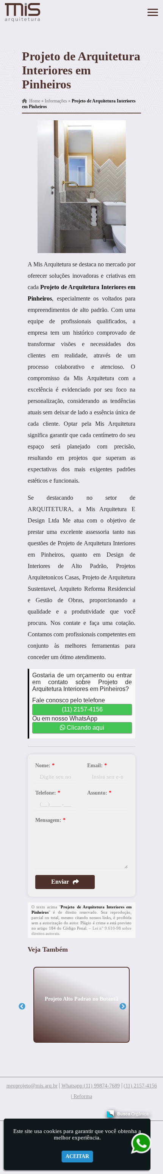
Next (123, 1006)
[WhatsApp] (138, 1143)
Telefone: (47, 793)
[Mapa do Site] (20, 1110)
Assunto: (99, 793)
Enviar (60, 881)
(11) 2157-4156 (82, 709)
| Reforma (81, 1096)
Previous (22, 1006)
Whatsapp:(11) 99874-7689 (90, 1086)
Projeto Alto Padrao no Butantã (81, 998)
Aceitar (77, 1156)
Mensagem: (50, 820)
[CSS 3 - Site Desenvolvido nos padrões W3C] (66, 1111)
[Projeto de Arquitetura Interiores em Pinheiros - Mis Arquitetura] (22, 12)
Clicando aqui (84, 727)
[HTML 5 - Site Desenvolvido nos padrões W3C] (40, 1111)
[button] (152, 12)
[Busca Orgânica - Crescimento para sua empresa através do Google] (128, 1112)
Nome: (45, 765)
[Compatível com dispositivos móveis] (92, 1111)
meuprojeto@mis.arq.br (32, 1086)
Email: (97, 765)
